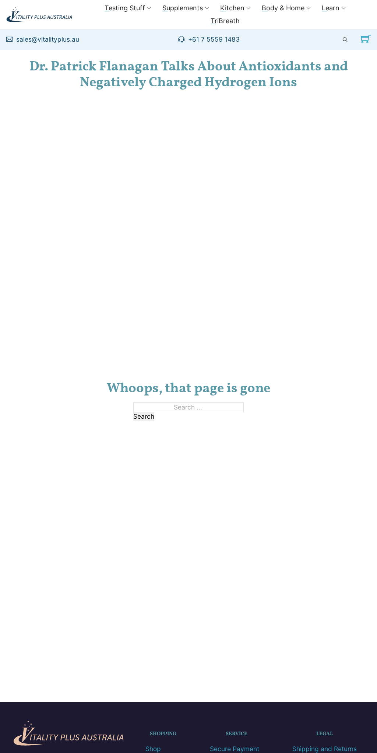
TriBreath (225, 21)
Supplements (182, 8)
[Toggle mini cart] (366, 39)
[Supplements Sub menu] (207, 8)
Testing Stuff (125, 8)
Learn (330, 8)
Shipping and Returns (324, 749)
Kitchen (232, 8)
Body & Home (283, 8)
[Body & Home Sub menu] (308, 8)
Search (143, 416)
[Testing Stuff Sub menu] (149, 8)
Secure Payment (234, 749)
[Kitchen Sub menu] (248, 8)
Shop (153, 749)
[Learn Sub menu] (343, 8)
